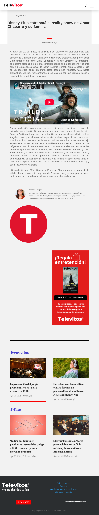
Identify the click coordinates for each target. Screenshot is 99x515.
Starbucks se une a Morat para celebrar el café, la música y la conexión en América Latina (68, 446)
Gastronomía (71, 456)
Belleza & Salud (29, 456)
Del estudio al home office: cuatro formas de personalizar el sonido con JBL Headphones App (68, 389)
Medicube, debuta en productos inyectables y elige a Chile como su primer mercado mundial (27, 446)
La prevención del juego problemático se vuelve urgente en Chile (24, 387)
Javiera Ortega (51, 42)
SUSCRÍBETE (23, 502)
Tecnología (27, 395)
